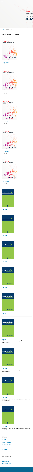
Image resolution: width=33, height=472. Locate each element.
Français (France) (6, 444)
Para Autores (5, 461)
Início (3, 30)
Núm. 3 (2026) (5, 122)
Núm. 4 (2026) (5, 92)
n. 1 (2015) (4, 426)
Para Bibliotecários (6, 463)
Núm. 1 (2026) (5, 181)
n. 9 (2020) (4, 209)
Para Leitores (5, 459)
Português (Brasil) (7, 449)
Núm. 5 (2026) (5, 62)
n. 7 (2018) (4, 261)
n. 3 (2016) (4, 368)
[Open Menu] (1, 1)
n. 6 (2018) (4, 287)
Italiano (4, 447)
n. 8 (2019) (4, 235)
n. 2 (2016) (4, 397)
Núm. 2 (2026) (5, 152)
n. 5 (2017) (4, 313)
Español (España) (6, 442)
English (4, 440)
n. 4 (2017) (4, 339)
